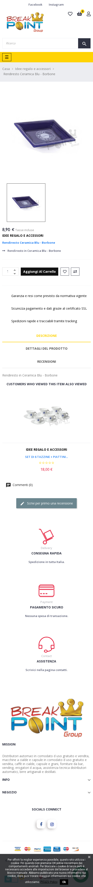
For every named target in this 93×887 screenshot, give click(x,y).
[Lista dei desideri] (64, 272)
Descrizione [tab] (46, 335)
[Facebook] (41, 823)
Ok (64, 882)
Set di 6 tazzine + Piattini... (46, 456)
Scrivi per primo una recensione (49, 503)
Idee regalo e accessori (22, 235)
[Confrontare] (75, 272)
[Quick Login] (89, 14)
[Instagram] (51, 823)
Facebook (35, 4)
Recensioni (46, 361)
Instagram (56, 4)
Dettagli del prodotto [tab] (46, 348)
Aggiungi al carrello (39, 271)
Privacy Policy (49, 882)
